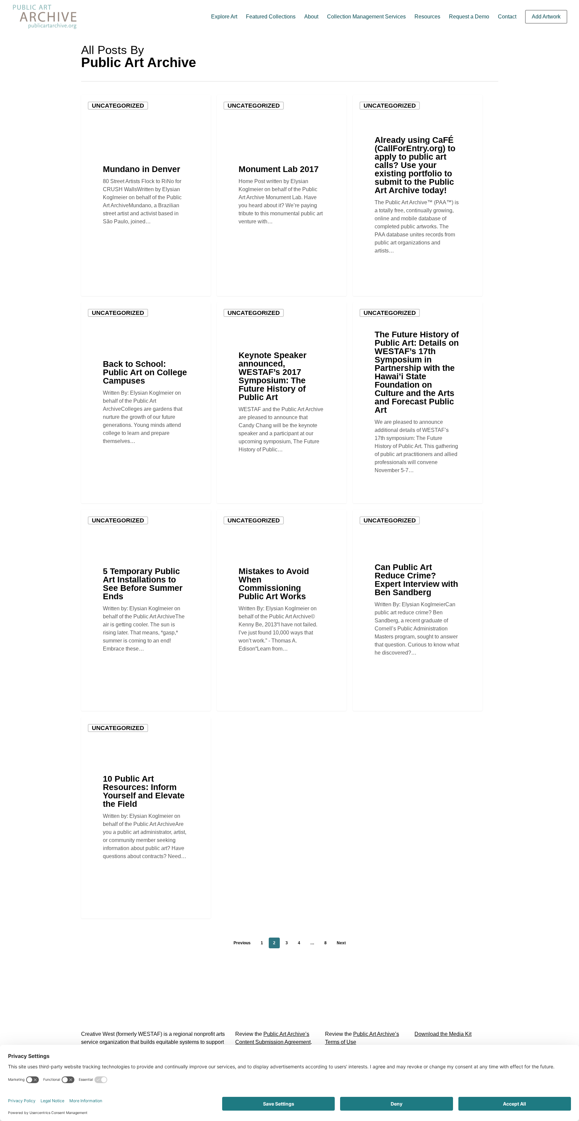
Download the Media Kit (442, 1034)
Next (341, 943)
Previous (242, 943)
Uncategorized (118, 105)
